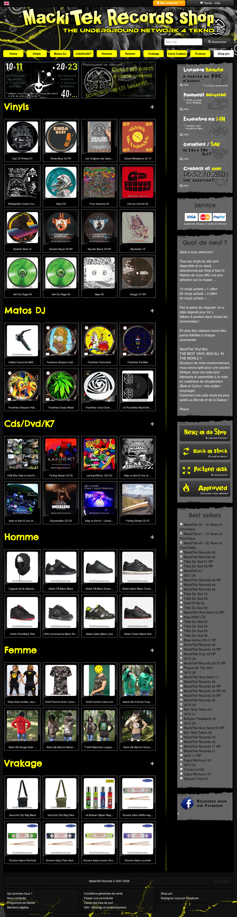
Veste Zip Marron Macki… (60, 747)
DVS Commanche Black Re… (61, 634)
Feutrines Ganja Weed (61, 407)
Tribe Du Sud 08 (196, 598)
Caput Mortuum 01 (197, 774)
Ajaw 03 (99, 294)
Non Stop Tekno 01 (198, 709)
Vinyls (37, 54)
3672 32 (190, 704)
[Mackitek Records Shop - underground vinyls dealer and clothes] (118, 20)
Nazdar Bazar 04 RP (61, 249)
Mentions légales (18, 907)
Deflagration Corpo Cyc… (22, 203)
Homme (107, 54)
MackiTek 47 (193, 570)
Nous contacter (16, 898)
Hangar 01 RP (138, 294)
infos (186, 84)
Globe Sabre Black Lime (99, 634)
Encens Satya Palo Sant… (61, 860)
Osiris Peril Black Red (22, 634)
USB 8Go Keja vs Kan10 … (22, 475)
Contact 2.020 (194, 769)
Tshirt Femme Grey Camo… (61, 702)
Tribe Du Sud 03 (196, 630)
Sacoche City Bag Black (22, 815)
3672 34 (190, 575)
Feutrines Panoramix (99, 362)
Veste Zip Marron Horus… (138, 747)
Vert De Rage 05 (22, 294)
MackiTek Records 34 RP (202, 695)
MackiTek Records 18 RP (202, 649)
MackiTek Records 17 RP (202, 746)
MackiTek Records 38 (199, 644)
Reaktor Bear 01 (22, 249)
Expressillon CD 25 (61, 520)
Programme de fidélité (21, 903)
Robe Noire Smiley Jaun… (22, 702)
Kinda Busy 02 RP (61, 158)
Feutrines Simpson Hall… (61, 362)
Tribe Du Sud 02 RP (198, 566)
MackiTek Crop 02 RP (200, 654)
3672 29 (190, 723)
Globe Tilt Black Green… (99, 588)
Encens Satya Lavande (138, 860)
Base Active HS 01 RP (200, 640)
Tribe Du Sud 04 (196, 626)
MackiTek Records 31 (199, 751)
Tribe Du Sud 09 (196, 607)
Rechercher (219, 42)
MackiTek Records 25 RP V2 (205, 691)
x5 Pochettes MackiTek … (138, 407)
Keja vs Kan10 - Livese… (99, 520)
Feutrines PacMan (138, 362)
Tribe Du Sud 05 (196, 621)
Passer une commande (98, 898)
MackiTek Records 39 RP (202, 580)
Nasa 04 (61, 203)
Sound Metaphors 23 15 (137, 158)
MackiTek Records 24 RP (202, 686)
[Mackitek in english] (6, 3)
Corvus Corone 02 (137, 203)
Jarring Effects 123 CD (99, 475)
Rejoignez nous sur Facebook (180, 898)
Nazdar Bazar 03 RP (99, 249)
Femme (130, 54)
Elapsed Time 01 (196, 778)
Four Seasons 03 (99, 203)
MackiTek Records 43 (199, 589)
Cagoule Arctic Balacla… (22, 588)
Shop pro (224, 54)
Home (13, 54)
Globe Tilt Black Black (61, 588)
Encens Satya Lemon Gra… (99, 860)
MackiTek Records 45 (199, 556)
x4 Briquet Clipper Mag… (99, 815)
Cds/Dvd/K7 (83, 54)
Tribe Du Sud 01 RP (198, 561)
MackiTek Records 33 (199, 741)
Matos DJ (60, 54)
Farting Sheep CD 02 (61, 475)
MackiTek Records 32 (199, 737)
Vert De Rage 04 (61, 294)
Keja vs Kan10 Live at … (138, 475)
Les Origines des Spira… (99, 158)
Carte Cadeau (177, 54)
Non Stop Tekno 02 (198, 732)
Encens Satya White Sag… (138, 815)
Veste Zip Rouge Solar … (22, 747)
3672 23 (190, 764)
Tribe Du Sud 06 (196, 635)
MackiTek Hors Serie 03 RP (204, 612)
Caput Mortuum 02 (197, 760)
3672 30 (190, 672)
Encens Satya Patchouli (22, 860)
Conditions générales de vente (103, 893)
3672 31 (190, 714)
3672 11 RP (192, 755)
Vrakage (153, 54)
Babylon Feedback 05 (200, 718)
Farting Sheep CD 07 (138, 520)
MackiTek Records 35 (199, 700)
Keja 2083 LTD (195, 617)
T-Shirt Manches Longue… (99, 747)
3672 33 (190, 658)
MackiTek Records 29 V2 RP (205, 663)
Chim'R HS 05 (194, 603)
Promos (200, 54)
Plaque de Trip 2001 (198, 667)
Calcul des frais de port (98, 903)
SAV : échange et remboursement (105, 907)
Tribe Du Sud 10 (196, 593)
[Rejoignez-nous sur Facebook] (205, 803)
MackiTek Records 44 (199, 584)
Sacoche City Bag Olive (61, 815)
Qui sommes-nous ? (19, 893)
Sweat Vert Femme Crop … (137, 702)
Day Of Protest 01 (22, 158)
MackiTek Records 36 (199, 681)
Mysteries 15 (138, 249)
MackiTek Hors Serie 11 (201, 677)
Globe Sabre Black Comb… (137, 588)
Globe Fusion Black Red (137, 634)
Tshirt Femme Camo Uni (99, 702)
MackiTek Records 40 (199, 552)
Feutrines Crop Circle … (99, 407)
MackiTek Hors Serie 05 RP (204, 727)
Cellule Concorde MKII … (22, 362)
